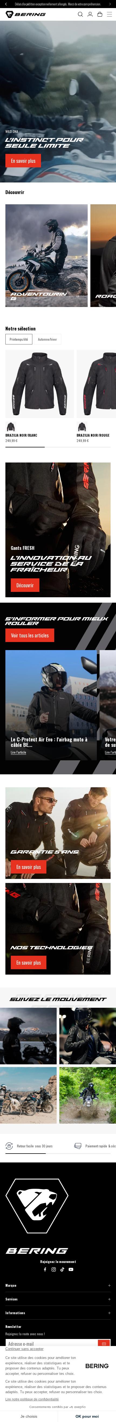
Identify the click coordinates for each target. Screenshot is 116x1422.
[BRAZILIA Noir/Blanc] (82, 427)
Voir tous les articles (30, 635)
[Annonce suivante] (110, 4)
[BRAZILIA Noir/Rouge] (10, 427)
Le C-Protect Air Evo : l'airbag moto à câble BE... (49, 742)
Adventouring (39, 296)
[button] (80, 14)
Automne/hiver (47, 339)
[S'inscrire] (104, 1344)
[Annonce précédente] (6, 4)
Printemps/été (19, 339)
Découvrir (25, 585)
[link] (29, 1146)
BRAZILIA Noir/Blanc (21, 435)
